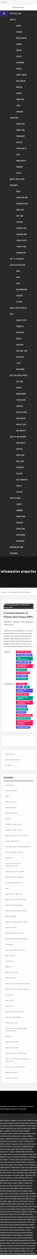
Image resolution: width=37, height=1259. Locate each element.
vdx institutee (11, 1248)
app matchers (26, 1204)
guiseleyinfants (24, 1240)
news (24, 1219)
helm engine (20, 1175)
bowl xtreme (25, 1246)
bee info (9, 1180)
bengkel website (5, 1204)
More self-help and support (20, 216)
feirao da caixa (21, 1128)
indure (10, 1183)
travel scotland (17, 1219)
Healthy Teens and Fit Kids (21, 148)
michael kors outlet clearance (15, 1178)
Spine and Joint (20, 102)
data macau (28, 1206)
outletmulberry (17, 1235)
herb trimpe (28, 1149)
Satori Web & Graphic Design (21, 1209)
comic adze (9, 1188)
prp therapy (22, 676)
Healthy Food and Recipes (21, 415)
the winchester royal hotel (10, 1146)
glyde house (8, 1219)
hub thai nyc (28, 1188)
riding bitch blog (27, 1170)
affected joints (23, 652)
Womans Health (19, 170)
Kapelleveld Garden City (13, 1139)
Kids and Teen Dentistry (21, 354)
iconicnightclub (28, 1235)
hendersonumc (28, 1238)
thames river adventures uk (12, 1170)
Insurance (20, 541)
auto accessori (22, 1136)
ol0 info (21, 1133)
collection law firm (8, 1230)
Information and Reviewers (16, 550)
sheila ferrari (29, 1152)
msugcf (14, 1183)
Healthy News (15, 498)
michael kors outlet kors (17, 1227)
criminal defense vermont (8, 1222)
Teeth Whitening (20, 366)
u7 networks (16, 1246)
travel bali (3, 1248)
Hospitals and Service (15, 16)
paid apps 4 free (10, 1175)
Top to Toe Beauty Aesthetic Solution (17, 262)
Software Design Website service (11, 1191)
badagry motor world (25, 1165)
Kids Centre (21, 81)
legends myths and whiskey (26, 1253)
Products (20, 467)
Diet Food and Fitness (18, 375)
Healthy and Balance (18, 437)
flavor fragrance (5, 1120)
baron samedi (7, 1246)
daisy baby (3, 1251)
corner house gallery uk (21, 1154)
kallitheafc (23, 1126)
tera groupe (29, 1167)
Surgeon (19, 111)
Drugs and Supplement (20, 532)
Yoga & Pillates (19, 489)
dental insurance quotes (18, 1233)
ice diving (26, 1141)
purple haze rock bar (7, 1193)
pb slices (26, 1193)
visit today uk (18, 1238)
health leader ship (27, 1214)
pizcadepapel (24, 1146)
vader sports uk (9, 1225)
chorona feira (30, 1248)
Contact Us (10, 754)
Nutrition (20, 455)
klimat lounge (15, 1126)
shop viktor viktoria (6, 1154)
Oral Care (20, 461)
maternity (16, 1186)
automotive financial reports (17, 1162)
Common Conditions (20, 513)
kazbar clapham (24, 1131)
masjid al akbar (28, 1191)
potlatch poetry (16, 1204)
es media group (5, 1126)
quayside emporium (14, 1123)
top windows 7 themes (7, 1160)
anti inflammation (24, 655)
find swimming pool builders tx (18, 1212)
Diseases (19, 522)
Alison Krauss (9, 625)
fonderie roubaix (23, 1183)
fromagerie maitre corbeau (9, 1133)
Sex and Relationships (21, 476)
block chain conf (10, 1253)
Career (19, 504)
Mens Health (21, 160)
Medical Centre (19, 90)
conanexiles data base (19, 1157)
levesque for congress (7, 1152)
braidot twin (4, 1240)
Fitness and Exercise (21, 403)
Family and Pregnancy (20, 133)
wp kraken (26, 1199)
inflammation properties (22, 666)
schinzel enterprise (14, 1251)
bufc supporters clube (15, 1144)
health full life (31, 1219)
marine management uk (24, 1243)
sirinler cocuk (18, 1193)
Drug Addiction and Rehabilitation (22, 197)
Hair (18, 277)
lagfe (31, 1154)
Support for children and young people (21, 234)
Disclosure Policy (12, 760)
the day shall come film (15, 1141)
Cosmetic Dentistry (20, 329)
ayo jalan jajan (9, 1149)
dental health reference (26, 1201)
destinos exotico (28, 1180)
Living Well (14, 118)
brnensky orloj (29, 1133)
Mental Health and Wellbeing (17, 182)
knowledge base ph (15, 1199)
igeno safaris (20, 1248)
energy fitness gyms (18, 1196)
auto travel (3, 1183)
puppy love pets (23, 1217)
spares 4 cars (13, 1165)
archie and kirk (27, 1120)
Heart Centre (21, 75)
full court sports (31, 1196)
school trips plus (5, 1217)
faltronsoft (28, 1178)
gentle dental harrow (22, 1225)
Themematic (22, 1109)
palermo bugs (17, 1180)
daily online (24, 1173)
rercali (9, 1209)
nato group (7, 1196)
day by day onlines (17, 1206)
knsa (8, 1136)
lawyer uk (15, 1217)
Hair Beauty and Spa (21, 446)
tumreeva (13, 1136)
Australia (30, 1233)
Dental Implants (20, 341)
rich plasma (21, 679)
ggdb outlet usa (13, 1201)
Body (18, 271)
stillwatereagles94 (6, 1235)
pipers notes (20, 1167)
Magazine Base (10, 1109)
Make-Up (8, 967)
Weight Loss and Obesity (21, 427)
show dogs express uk (23, 1160)
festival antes (19, 1149)
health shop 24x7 (14, 1214)
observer (22, 1186)
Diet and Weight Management (21, 387)
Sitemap (8, 765)
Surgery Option (19, 298)
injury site (21, 670)
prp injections (22, 673)
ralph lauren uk (11, 1128)
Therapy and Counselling (21, 249)
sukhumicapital (13, 1240)
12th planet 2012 (30, 1175)
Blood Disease (19, 29)
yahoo (29, 1128)
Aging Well (20, 124)
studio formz (4, 1199)
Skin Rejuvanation (21, 286)
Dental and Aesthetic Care (18, 311)
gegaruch (3, 1180)
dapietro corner (16, 1120)
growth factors (23, 662)
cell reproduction (22, 658)
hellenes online (19, 1188)
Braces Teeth (21, 320)
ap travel (33, 1246)
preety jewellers (20, 1230)
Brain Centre (21, 38)
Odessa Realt (20, 1152)
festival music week (13, 1173)
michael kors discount (11, 1131)
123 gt (2, 1178)
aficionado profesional (28, 1123)
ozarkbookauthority (6, 1238)
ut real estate (31, 1157)
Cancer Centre (19, 47)
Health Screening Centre (20, 62)
